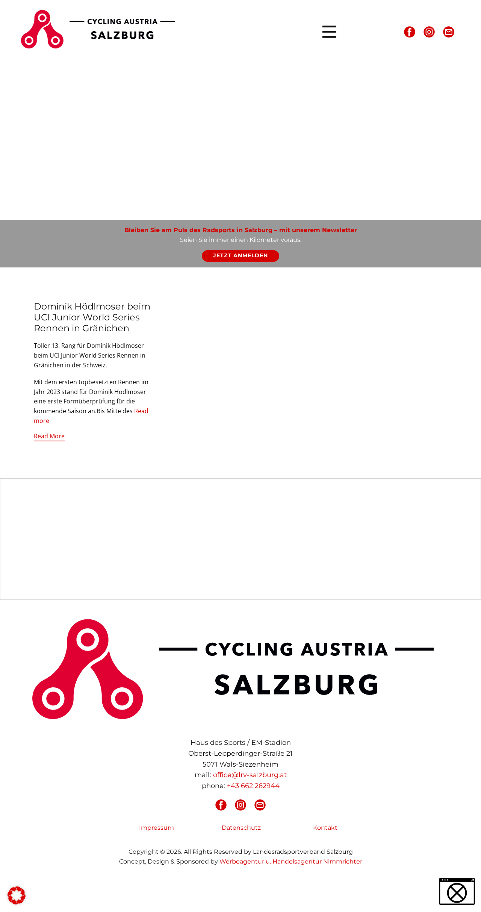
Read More (49, 436)
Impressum (156, 827)
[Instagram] (429, 32)
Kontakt (325, 827)
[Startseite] (101, 29)
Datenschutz (241, 827)
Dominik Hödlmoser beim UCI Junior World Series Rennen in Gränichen (92, 317)
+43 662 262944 (253, 786)
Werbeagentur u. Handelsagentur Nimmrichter (290, 861)
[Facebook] (410, 32)
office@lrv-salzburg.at (250, 775)
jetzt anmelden (240, 255)
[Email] (449, 32)
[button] (16, 895)
